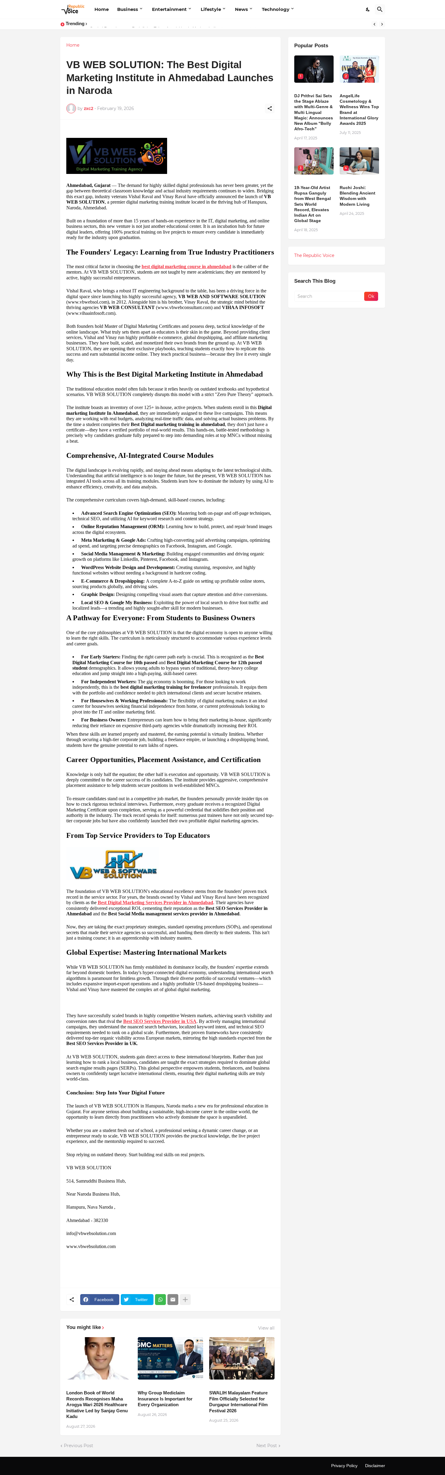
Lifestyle (211, 9)
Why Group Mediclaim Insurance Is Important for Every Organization (165, 1398)
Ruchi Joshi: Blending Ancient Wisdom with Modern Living (357, 196)
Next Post (266, 1445)
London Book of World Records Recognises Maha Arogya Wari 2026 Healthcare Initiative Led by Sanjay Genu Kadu (97, 1404)
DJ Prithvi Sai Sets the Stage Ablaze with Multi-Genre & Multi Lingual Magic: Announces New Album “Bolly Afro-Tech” (313, 112)
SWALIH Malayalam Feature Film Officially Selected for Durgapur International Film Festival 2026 (238, 1401)
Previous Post (78, 1445)
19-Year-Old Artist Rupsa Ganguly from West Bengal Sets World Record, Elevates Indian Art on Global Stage (312, 204)
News (241, 9)
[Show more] (185, 1299)
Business (127, 9)
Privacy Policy (344, 1465)
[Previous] (374, 24)
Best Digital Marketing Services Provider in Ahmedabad (155, 902)
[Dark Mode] (368, 9)
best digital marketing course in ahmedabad (186, 266)
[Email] (172, 1299)
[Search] (380, 9)
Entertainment (169, 9)
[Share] (270, 108)
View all (266, 1328)
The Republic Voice (314, 255)
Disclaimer (375, 1465)
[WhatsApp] (160, 1299)
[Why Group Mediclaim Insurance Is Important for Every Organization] (170, 1358)
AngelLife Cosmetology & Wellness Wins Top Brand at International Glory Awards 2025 (359, 109)
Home (101, 9)
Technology (275, 9)
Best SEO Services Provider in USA (159, 1021)
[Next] (382, 24)
